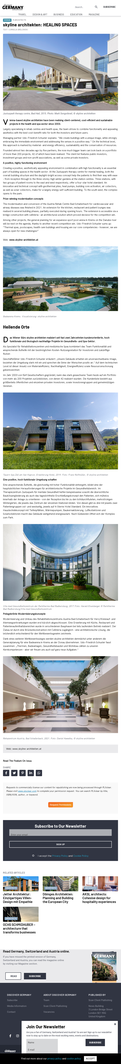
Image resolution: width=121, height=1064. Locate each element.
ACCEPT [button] (90, 1058)
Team (46, 1000)
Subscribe (109, 7)
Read (14, 976)
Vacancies (49, 1011)
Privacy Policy (60, 855)
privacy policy (54, 1058)
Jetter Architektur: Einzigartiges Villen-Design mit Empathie (17, 898)
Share (6, 773)
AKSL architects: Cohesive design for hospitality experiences (99, 898)
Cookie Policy (80, 855)
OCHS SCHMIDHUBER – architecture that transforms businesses (19, 928)
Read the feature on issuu (17, 760)
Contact (11, 1011)
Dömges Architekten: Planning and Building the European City (58, 898)
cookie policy (74, 1058)
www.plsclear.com (27, 791)
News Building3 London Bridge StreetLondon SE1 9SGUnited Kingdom (100, 1011)
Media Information (16, 1006)
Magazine (94, 14)
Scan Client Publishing (55, 1006)
